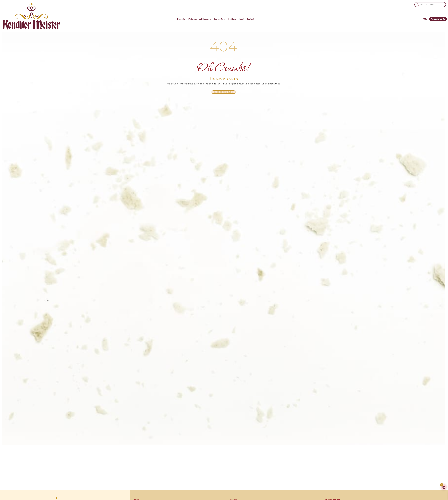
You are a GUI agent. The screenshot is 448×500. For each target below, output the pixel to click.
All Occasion (205, 19)
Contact (250, 19)
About (241, 19)
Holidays (232, 19)
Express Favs (219, 19)
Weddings (192, 19)
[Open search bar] (174, 19)
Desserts (181, 19)
